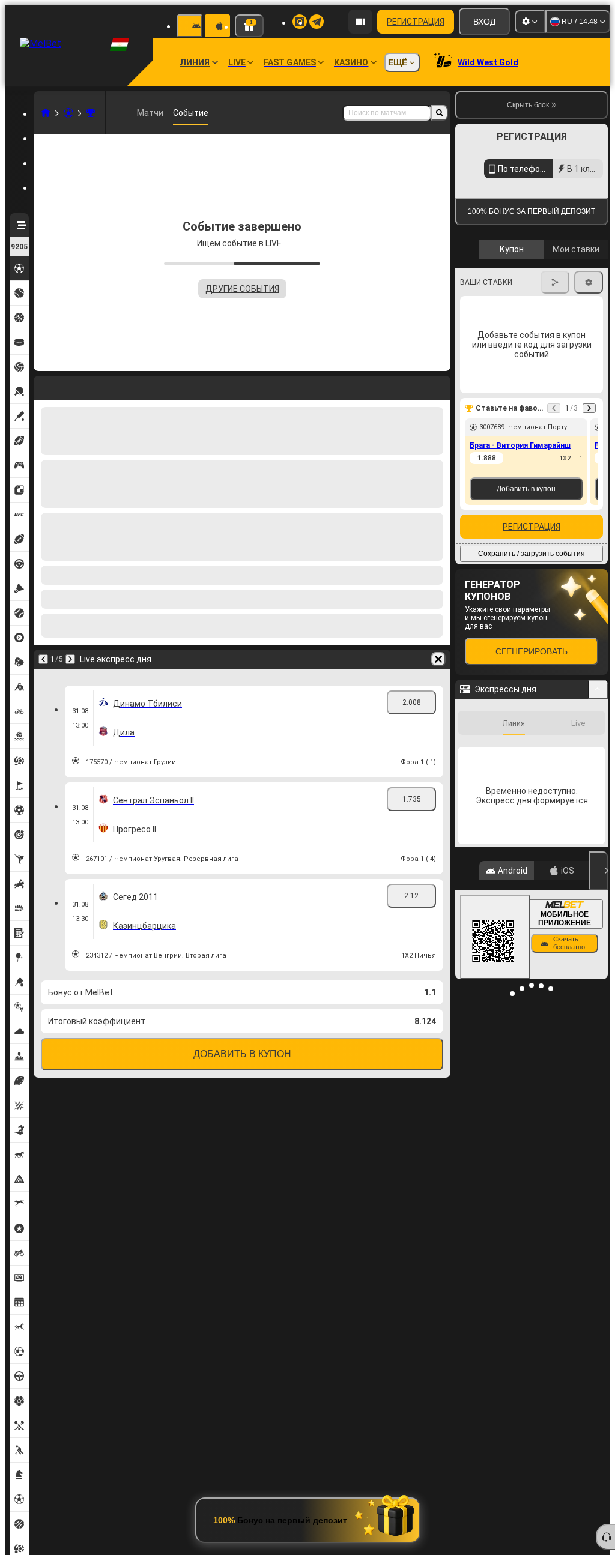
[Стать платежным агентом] (360, 22)
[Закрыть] (598, 980)
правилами (575, 284)
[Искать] (439, 113)
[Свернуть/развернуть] (598, 799)
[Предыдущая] (43, 659)
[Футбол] (68, 113)
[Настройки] (530, 21)
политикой (482, 291)
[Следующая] (70, 659)
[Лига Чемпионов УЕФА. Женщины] (90, 113)
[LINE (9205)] (45, 113)
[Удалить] (438, 659)
